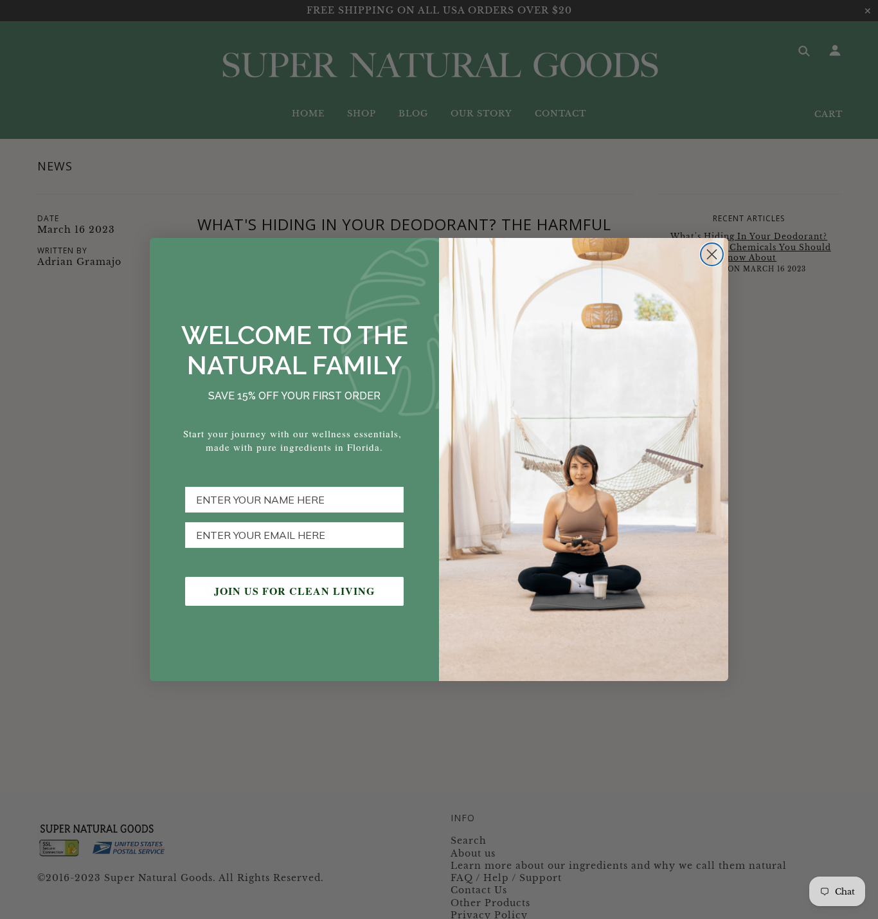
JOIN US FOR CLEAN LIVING (294, 590)
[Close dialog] (712, 254)
